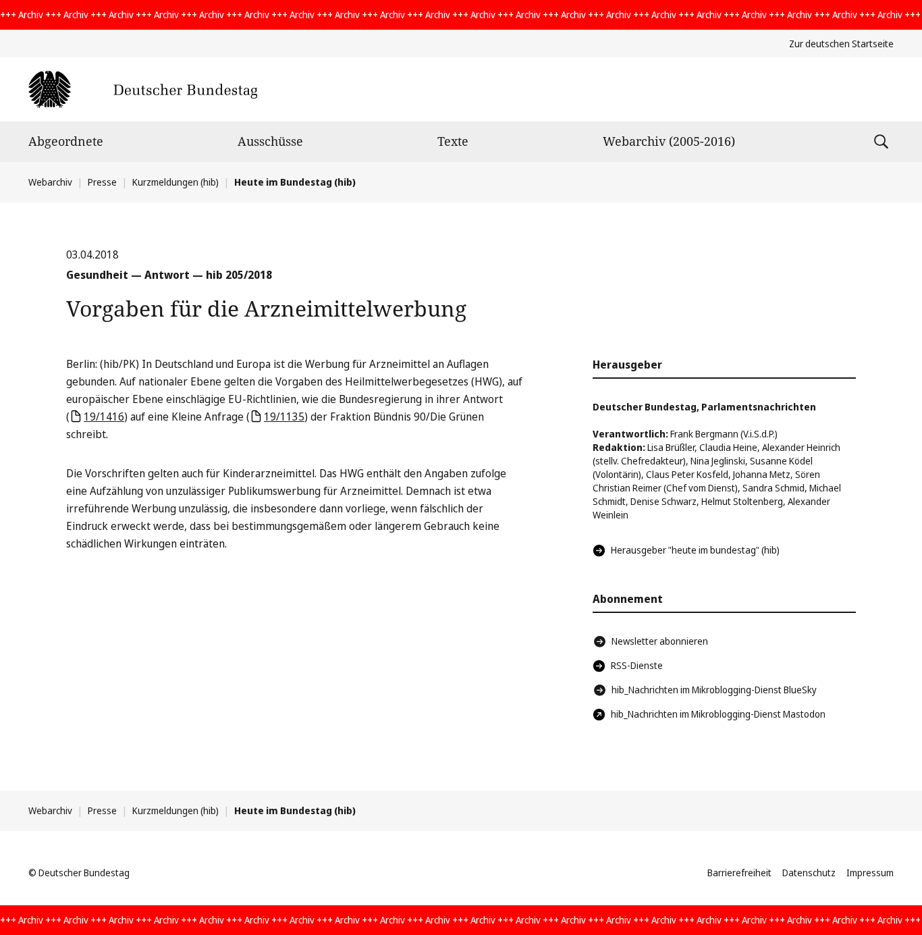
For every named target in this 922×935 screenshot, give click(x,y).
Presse (102, 182)
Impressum (870, 872)
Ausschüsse (270, 141)
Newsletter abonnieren (660, 641)
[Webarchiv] (142, 89)
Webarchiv (50, 182)
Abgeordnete (65, 141)
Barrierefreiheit (739, 872)
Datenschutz (809, 872)
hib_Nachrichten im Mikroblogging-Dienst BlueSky (714, 689)
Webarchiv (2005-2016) (669, 141)
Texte (452, 141)
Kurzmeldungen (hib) (175, 182)
